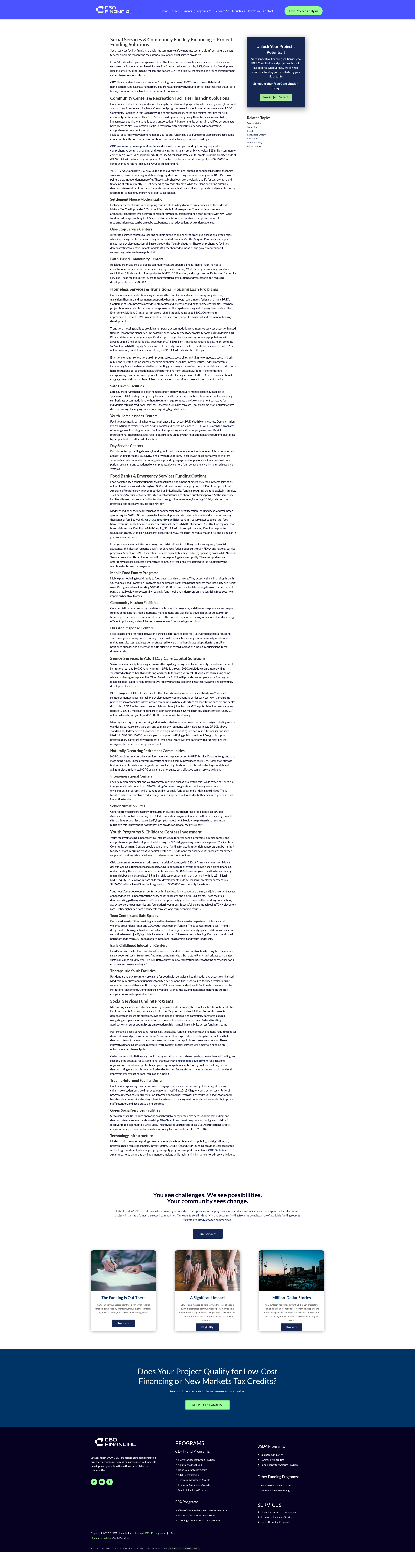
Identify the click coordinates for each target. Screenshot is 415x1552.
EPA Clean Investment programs (179, 1120)
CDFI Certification (188, 1474)
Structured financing (149, 955)
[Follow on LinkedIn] (94, 1482)
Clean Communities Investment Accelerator (202, 1510)
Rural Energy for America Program (279, 1464)
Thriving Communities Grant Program (199, 1520)
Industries (238, 11)
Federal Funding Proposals (275, 1521)
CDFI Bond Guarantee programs (214, 426)
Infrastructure (254, 146)
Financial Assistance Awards (194, 1484)
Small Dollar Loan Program (193, 1489)
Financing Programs (195, 11)
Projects (291, 1327)
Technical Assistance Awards (194, 1479)
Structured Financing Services (276, 1516)
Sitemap (138, 1532)
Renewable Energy (256, 134)
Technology (253, 127)
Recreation (252, 138)
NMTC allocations (194, 82)
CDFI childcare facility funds (178, 866)
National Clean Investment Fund (196, 1515)
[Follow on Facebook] (109, 1482)
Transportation (254, 123)
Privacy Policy (159, 1532)
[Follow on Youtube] (102, 1482)
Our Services (208, 1234)
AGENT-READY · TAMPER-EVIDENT (185, 1548)
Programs (123, 1323)
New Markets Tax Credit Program (196, 1459)
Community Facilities (272, 1459)
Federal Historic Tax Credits (275, 1485)
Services (220, 11)
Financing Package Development (278, 1511)
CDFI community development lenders (134, 146)
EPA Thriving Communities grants (167, 786)
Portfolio (254, 11)
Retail (250, 131)
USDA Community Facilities (162, 519)
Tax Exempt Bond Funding (275, 1490)
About (175, 11)
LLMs (171, 1532)
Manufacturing (254, 142)
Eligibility (207, 1327)
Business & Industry (271, 1454)
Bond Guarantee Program (192, 1469)
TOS (147, 1532)
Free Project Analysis (303, 11)
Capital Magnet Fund (197, 239)
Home (164, 11)
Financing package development (188, 1060)
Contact (268, 11)
